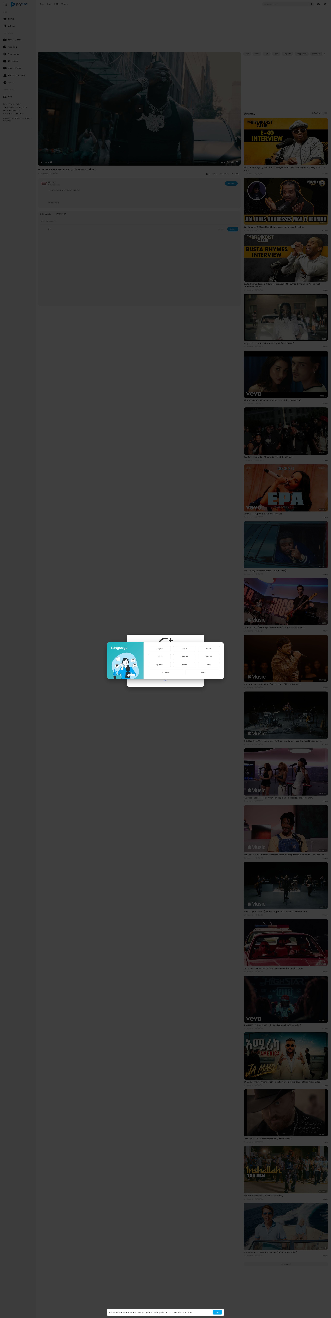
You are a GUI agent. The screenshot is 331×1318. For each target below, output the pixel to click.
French (160, 656)
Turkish (184, 664)
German (184, 656)
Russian (209, 656)
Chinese (165, 672)
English (160, 649)
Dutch (208, 649)
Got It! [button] (217, 1312)
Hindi (209, 664)
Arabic (184, 649)
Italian (202, 672)
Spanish (159, 664)
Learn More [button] (187, 1312)
